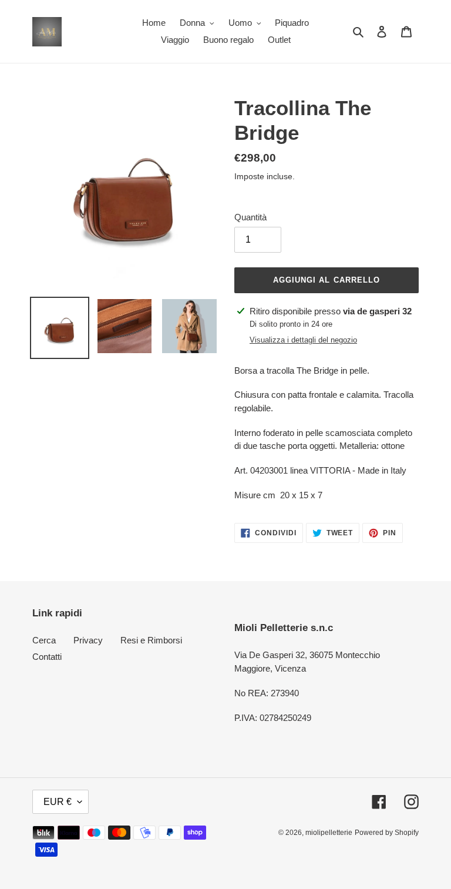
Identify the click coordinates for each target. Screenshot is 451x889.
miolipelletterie (328, 832)
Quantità (250, 217)
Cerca (44, 640)
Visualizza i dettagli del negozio (303, 340)
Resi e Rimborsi (151, 640)
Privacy (88, 640)
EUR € (57, 802)
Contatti (47, 657)
